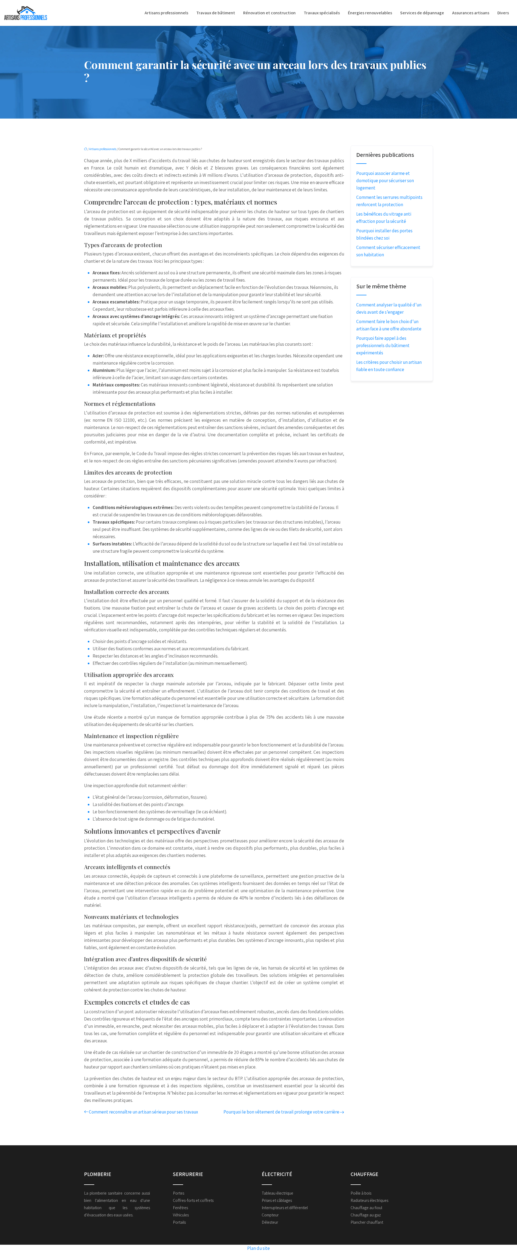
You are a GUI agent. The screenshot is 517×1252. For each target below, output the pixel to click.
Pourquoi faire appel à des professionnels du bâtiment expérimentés (383, 345)
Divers (503, 13)
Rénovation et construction (269, 13)
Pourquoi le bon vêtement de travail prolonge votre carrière (281, 1112)
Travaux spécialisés (322, 13)
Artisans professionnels (166, 13)
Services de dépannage (422, 13)
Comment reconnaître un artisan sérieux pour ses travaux (143, 1112)
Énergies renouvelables (370, 13)
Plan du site (258, 1248)
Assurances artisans (470, 13)
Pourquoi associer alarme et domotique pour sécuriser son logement (385, 180)
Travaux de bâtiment (215, 13)
